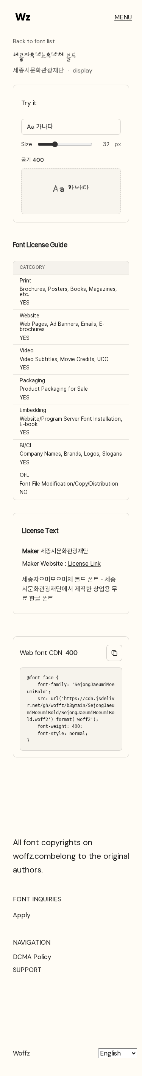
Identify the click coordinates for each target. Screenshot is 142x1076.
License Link (84, 563)
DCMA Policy (32, 957)
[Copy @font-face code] (114, 653)
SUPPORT (27, 970)
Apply (21, 915)
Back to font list (34, 42)
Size (26, 144)
